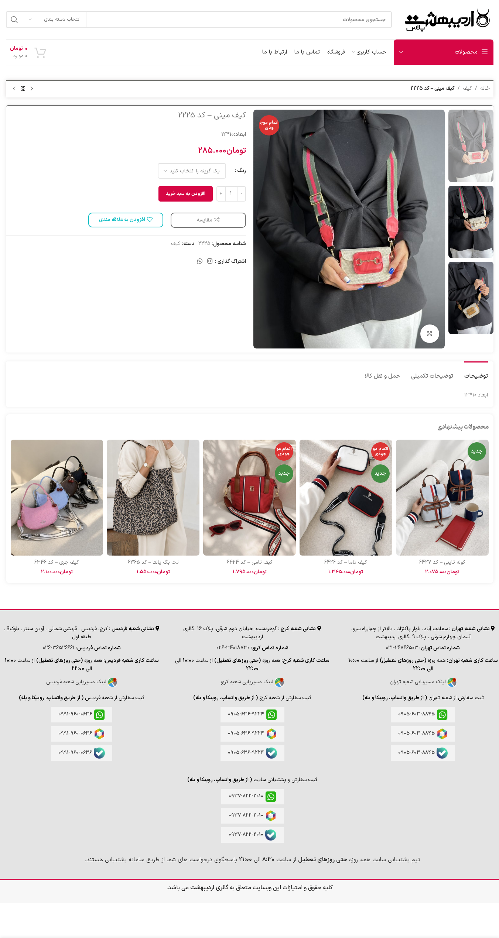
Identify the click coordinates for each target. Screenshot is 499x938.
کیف (467, 88)
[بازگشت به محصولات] (22, 89)
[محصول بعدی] (14, 89)
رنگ (241, 171)
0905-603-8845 (416, 714)
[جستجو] (14, 19)
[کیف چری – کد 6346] (57, 498)
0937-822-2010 (246, 796)
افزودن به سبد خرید (185, 193)
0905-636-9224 (246, 714)
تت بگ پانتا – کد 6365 (153, 562)
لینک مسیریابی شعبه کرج (248, 682)
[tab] (476, 372)
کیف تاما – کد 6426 (345, 562)
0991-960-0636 (75, 714)
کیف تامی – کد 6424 (250, 562)
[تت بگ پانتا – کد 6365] (153, 498)
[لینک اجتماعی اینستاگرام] (210, 262)
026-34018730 (233, 648)
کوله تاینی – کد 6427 (442, 562)
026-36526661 (59, 648)
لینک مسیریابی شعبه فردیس (77, 682)
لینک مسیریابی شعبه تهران (418, 682)
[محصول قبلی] (31, 89)
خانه (485, 88)
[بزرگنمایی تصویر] (429, 333)
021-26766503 (402, 648)
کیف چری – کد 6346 (56, 562)
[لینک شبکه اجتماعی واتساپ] (200, 262)
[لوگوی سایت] (446, 19)
